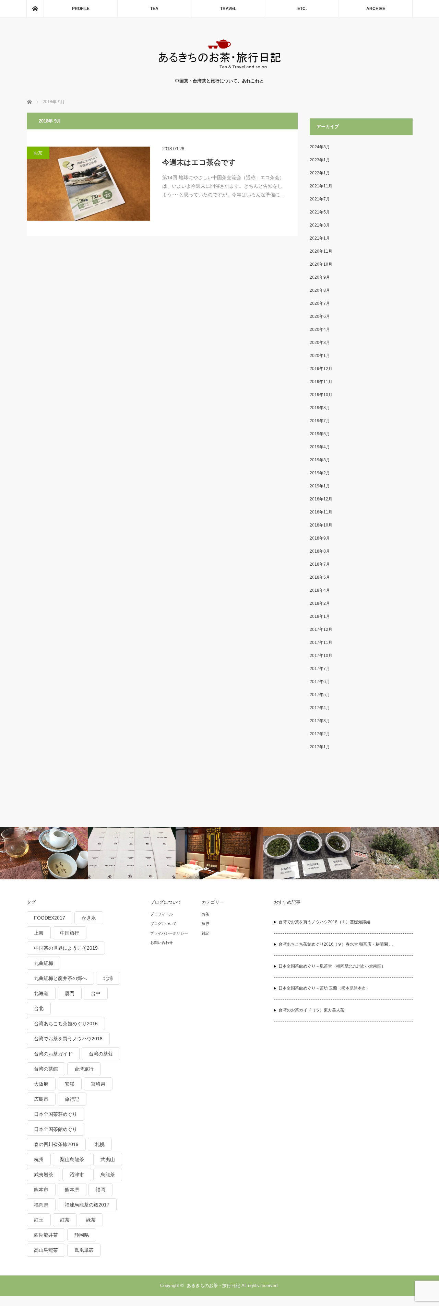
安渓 (69, 1084)
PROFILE (81, 8)
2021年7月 (320, 199)
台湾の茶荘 (101, 1053)
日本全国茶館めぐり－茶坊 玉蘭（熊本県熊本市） (324, 988)
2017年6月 (320, 681)
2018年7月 (320, 564)
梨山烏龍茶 (72, 1159)
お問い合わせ (161, 942)
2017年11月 (321, 642)
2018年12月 (321, 499)
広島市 (41, 1099)
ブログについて (163, 924)
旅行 (205, 924)
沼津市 (77, 1174)
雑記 (205, 933)
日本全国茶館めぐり (55, 1129)
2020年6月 (320, 316)
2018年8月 (320, 551)
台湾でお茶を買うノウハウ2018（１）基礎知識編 (324, 922)
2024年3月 (320, 147)
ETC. (302, 8)
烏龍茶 (107, 1174)
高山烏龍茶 (46, 1250)
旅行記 (72, 1099)
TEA (154, 8)
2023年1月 (320, 160)
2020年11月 (321, 251)
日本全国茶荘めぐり (55, 1114)
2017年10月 (321, 655)
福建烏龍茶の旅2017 (87, 1204)
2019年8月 (320, 407)
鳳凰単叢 (84, 1250)
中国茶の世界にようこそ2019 (66, 948)
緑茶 (91, 1220)
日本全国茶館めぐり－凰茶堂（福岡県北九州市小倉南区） (331, 966)
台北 (39, 1008)
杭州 (39, 1159)
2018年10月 (321, 525)
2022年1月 (320, 173)
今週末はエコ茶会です (199, 162)
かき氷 (89, 918)
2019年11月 (321, 381)
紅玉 (39, 1220)
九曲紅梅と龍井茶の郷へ (60, 978)
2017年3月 (320, 720)
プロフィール (161, 914)
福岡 (100, 1189)
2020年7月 (320, 303)
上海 (39, 933)
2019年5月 (320, 433)
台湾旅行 (84, 1069)
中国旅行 (69, 933)
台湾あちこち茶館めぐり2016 (66, 1023)
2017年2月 (320, 733)
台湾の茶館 (46, 1069)
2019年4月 (320, 446)
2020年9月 (320, 277)
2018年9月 (320, 538)
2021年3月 (320, 225)
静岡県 (81, 1235)
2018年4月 (320, 590)
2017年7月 (320, 668)
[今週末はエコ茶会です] (88, 184)
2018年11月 (321, 512)
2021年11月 (321, 186)
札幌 (100, 1144)
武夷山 (107, 1159)
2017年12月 (321, 629)
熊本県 (72, 1189)
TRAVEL (228, 8)
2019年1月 (320, 486)
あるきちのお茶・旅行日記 (213, 1285)
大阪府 (41, 1084)
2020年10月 (321, 264)
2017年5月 (320, 694)
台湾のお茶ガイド (53, 1053)
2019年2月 (320, 473)
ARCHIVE (375, 8)
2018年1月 (320, 616)
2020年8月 (320, 290)
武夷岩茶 (43, 1174)
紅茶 (65, 1220)
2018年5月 (320, 577)
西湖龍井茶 (46, 1235)
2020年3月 (320, 342)
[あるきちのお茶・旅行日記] (219, 70)
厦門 (69, 993)
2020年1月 (320, 355)
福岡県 (41, 1204)
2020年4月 (320, 329)
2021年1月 (320, 238)
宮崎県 (98, 1084)
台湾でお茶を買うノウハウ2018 (68, 1038)
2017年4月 (320, 707)
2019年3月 (320, 460)
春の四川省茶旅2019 (56, 1144)
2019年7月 (320, 420)
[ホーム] (35, 8)
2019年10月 (321, 394)
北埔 (108, 978)
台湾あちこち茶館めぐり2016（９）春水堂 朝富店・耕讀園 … (335, 944)
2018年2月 (320, 603)
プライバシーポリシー (169, 933)
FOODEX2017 (49, 918)
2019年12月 (321, 368)
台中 (95, 993)
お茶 (38, 152)
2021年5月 (320, 212)
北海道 (41, 993)
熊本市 (41, 1189)
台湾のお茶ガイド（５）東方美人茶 (311, 1010)
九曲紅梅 (43, 963)
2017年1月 (320, 746)
